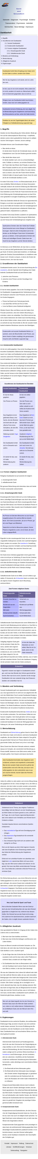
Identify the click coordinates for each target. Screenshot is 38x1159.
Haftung (21, 1143)
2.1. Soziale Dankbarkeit (12, 43)
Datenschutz (29, 1143)
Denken (16, 181)
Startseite (6, 20)
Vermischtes (9, 27)
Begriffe (5, 38)
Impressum (29, 27)
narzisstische (11, 830)
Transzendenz (10, 23)
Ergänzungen (7, 63)
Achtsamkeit (20, 578)
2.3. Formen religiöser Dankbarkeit (15, 48)
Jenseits (22, 448)
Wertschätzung (7, 58)
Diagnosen (14, 20)
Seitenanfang (15, 1150)
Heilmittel (29, 23)
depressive (10, 835)
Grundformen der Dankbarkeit (12, 41)
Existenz (32, 20)
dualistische (24, 543)
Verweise (29, 1147)
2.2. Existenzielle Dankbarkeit (14, 46)
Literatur (8, 1147)
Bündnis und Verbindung (10, 56)
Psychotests (20, 23)
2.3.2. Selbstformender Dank (16, 53)
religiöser (29, 434)
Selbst (28, 712)
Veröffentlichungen (18, 1147)
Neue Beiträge (19, 27)
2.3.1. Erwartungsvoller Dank (16, 51)
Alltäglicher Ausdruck (9, 61)
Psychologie (23, 20)
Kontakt (7, 1143)
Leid (10, 861)
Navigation (23, 1150)
